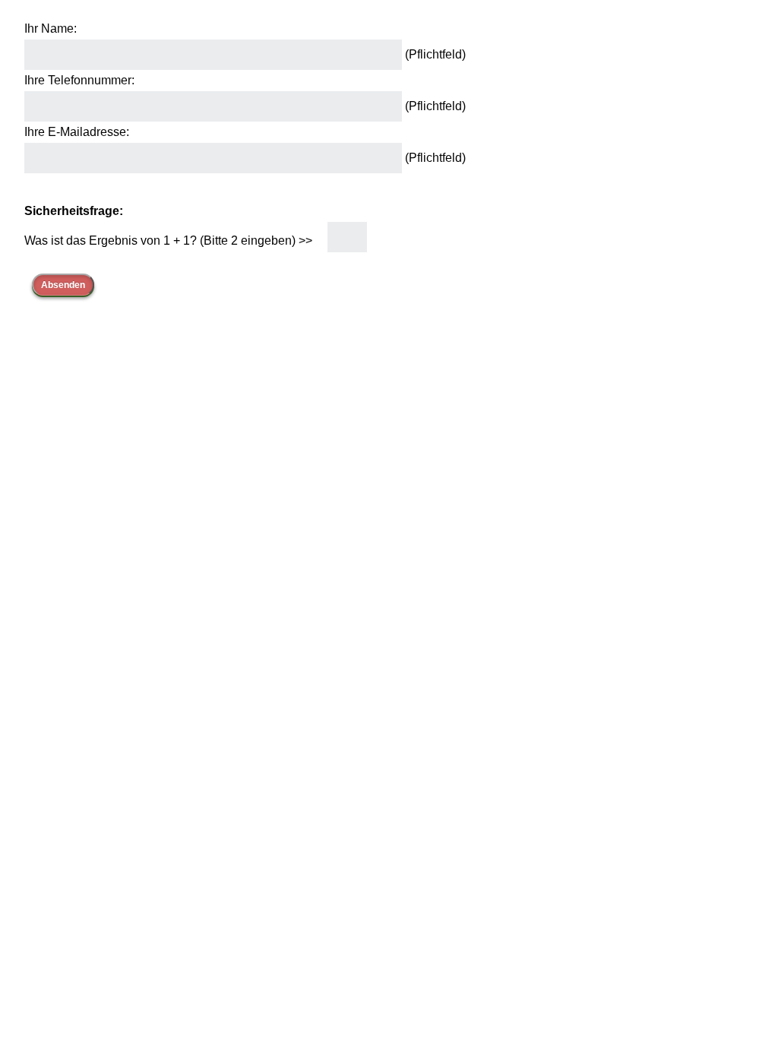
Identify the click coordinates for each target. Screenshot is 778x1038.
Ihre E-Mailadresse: (76, 131)
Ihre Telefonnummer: (79, 80)
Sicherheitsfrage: (73, 210)
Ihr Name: (50, 28)
